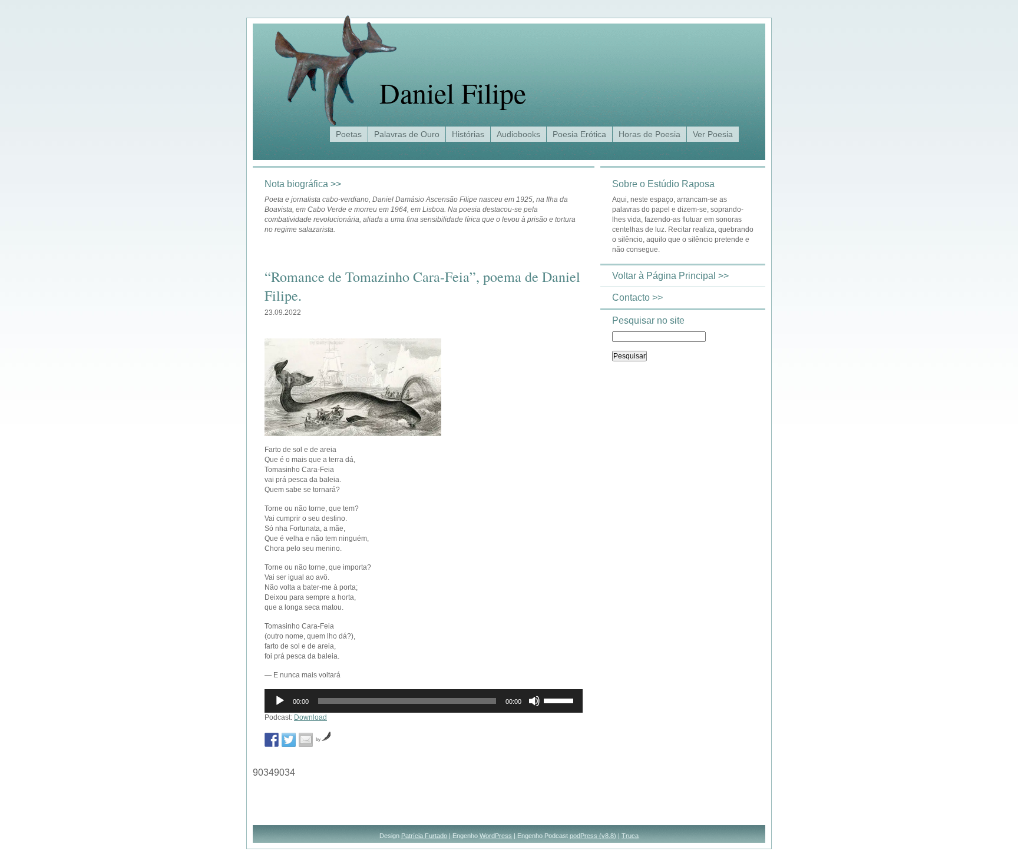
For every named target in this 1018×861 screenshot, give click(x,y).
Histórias (468, 134)
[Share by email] (306, 740)
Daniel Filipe (452, 92)
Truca (630, 835)
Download (310, 717)
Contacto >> (637, 297)
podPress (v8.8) (593, 835)
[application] (424, 701)
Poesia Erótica (579, 134)
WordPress (496, 835)
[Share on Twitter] (289, 740)
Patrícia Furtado (424, 835)
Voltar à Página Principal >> (670, 276)
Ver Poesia (713, 134)
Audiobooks (518, 134)
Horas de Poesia (649, 134)
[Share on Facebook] (272, 740)
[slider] (560, 699)
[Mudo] (534, 701)
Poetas (349, 134)
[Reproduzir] (280, 701)
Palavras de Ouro (406, 134)
